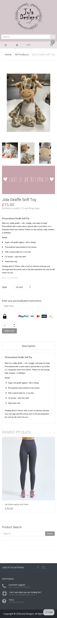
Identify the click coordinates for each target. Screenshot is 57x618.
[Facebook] (38, 567)
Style (4, 287)
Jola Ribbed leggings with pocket (16, 504)
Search (50, 534)
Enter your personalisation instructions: (22, 300)
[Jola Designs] (28, 24)
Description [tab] (28, 346)
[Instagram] (43, 567)
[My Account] (17, 45)
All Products (22, 54)
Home (8, 54)
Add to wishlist (10, 277)
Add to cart (9, 331)
